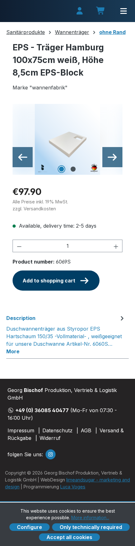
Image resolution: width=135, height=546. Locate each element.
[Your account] (79, 11)
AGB (86, 430)
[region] (67, 139)
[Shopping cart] (100, 12)
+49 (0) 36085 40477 (42, 410)
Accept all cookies (69, 537)
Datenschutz (57, 430)
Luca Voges (72, 486)
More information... (90, 517)
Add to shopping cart (49, 280)
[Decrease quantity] (19, 246)
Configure (29, 527)
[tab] (66, 334)
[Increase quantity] (116, 246)
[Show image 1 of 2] (61, 169)
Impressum (21, 430)
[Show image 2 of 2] (73, 169)
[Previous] (23, 157)
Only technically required (91, 527)
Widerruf (50, 438)
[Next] (112, 157)
